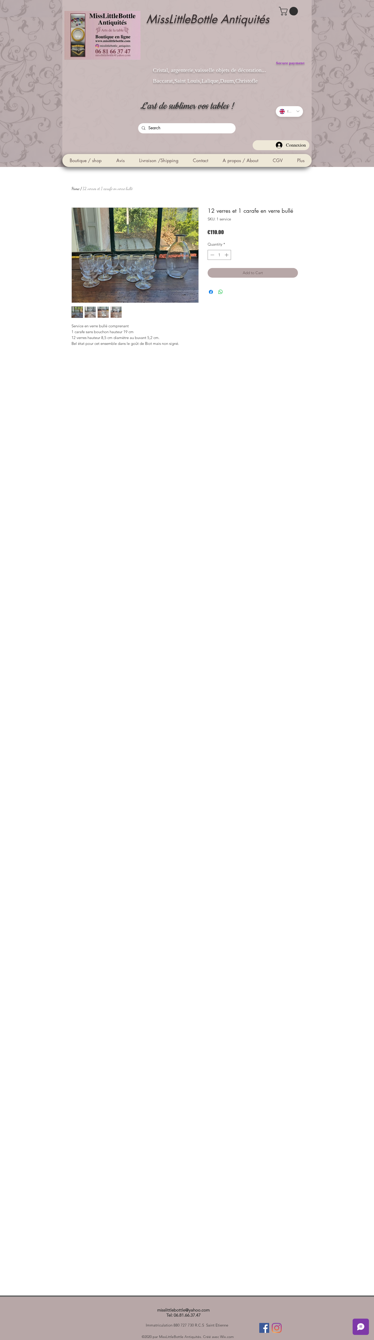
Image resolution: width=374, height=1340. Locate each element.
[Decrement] (211, 255)
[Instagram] (277, 1328)
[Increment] (227, 255)
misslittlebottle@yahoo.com (183, 1310)
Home (75, 188)
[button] (289, 11)
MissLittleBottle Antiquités (207, 18)
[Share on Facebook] (211, 292)
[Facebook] (264, 1328)
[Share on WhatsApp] (221, 292)
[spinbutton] (219, 255)
